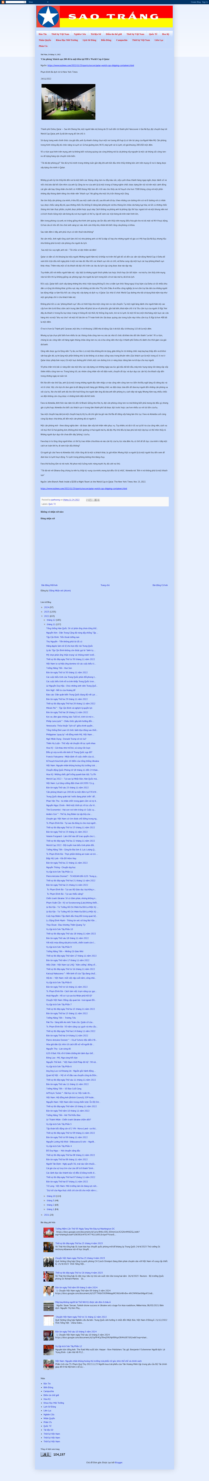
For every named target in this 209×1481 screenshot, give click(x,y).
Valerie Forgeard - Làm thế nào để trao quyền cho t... (71, 836)
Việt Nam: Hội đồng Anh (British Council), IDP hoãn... (70, 1097)
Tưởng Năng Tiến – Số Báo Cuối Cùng (63, 1088)
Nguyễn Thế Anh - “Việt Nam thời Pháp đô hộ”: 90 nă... (71, 1062)
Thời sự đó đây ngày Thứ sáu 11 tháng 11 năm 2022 (71, 1079)
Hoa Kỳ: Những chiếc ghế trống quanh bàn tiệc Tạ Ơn (71, 774)
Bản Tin (43, 34)
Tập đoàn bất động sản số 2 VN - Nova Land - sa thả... (71, 1128)
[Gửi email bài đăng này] (87, 500)
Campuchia (121, 40)
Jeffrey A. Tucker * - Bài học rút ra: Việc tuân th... (68, 1093)
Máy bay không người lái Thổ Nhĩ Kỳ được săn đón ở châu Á (83, 1302)
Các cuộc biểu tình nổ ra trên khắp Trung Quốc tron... (70, 681)
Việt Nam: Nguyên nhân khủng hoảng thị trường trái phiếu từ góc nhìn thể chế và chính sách (98, 1360)
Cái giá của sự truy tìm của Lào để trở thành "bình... (70, 1168)
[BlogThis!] (90, 500)
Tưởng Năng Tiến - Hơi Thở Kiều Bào (63, 1115)
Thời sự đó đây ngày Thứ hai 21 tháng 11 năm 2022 (70, 880)
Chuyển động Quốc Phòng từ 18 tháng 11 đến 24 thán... (72, 769)
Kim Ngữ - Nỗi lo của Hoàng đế (60, 690)
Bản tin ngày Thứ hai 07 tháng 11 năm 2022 (67, 1181)
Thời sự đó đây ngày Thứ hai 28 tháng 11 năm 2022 (70, 703)
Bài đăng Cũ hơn (160, 585)
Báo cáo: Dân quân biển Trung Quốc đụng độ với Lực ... (71, 694)
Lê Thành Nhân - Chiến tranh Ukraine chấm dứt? (68, 1119)
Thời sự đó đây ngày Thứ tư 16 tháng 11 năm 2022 (70, 969)
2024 (47, 607)
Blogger (118, 1462)
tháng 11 (51, 624)
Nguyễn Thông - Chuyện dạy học (61, 867)
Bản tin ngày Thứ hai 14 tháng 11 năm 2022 (67, 1035)
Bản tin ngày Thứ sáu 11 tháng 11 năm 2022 (67, 1084)
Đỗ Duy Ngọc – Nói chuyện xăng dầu (63, 1150)
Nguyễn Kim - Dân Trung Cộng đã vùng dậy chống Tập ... (72, 632)
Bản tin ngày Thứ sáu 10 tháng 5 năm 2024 (76, 1331)
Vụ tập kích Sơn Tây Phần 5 (59, 1124)
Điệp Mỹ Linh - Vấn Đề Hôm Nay (61, 858)
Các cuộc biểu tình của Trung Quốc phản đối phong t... (71, 676)
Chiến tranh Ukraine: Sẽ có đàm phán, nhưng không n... (71, 898)
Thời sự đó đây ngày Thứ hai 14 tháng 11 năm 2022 (70, 1031)
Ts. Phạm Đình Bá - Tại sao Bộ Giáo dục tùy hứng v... (71, 889)
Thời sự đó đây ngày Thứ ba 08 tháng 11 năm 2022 (70, 1155)
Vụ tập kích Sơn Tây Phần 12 (68, 1346)
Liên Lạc (159, 40)
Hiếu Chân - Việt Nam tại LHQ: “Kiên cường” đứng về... (71, 964)
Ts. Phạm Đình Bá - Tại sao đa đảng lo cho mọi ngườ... (71, 823)
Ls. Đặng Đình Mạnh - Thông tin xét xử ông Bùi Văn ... (71, 920)
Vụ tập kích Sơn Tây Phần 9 (59, 946)
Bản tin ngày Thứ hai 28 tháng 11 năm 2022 (67, 712)
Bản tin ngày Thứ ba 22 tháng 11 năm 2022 (67, 862)
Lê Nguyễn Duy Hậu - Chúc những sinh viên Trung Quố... (72, 685)
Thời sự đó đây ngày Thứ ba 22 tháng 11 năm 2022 (70, 840)
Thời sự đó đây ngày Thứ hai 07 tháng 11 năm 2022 (70, 1177)
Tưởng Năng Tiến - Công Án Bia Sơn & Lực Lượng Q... (71, 849)
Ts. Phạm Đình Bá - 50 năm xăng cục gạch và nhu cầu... (72, 1026)
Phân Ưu (43, 46)
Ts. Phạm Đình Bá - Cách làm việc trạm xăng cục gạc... (71, 991)
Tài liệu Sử (96, 34)
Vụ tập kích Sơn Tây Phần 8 (59, 982)
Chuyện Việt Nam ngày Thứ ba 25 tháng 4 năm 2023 (80, 1258)
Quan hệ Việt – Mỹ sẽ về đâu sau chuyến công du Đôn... (72, 1075)
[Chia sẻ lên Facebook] (95, 500)
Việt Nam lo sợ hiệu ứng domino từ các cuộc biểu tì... (71, 663)
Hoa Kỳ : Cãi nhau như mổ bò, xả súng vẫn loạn (68, 747)
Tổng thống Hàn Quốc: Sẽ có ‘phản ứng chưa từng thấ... (72, 628)
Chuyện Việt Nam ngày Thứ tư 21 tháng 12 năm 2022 (81, 1316)
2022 (47, 616)
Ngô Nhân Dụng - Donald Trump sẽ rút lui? (66, 738)
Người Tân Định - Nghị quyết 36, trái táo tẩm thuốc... (71, 1163)
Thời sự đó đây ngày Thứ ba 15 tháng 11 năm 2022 (70, 1008)
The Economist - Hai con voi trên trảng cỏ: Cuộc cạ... (71, 809)
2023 (47, 611)
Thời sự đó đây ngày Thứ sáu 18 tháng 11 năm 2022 (71, 933)
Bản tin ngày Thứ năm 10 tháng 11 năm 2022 (68, 1110)
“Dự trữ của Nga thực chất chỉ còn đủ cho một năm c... (72, 1190)
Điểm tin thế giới (114, 34)
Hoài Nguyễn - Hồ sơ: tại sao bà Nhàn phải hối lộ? (69, 995)
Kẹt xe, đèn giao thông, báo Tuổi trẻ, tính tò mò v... (70, 716)
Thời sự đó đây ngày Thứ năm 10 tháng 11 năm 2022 (71, 1106)
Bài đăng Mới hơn (49, 585)
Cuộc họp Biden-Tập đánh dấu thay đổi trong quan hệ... (71, 916)
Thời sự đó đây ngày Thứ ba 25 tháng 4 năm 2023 (79, 1243)
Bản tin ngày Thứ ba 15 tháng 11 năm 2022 (67, 1013)
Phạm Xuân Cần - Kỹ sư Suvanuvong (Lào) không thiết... (72, 902)
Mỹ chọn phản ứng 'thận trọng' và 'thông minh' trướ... (70, 654)
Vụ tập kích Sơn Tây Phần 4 (59, 1146)
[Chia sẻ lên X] (93, 500)
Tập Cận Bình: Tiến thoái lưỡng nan (62, 637)
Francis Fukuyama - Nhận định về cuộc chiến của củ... (70, 756)
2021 (47, 1214)
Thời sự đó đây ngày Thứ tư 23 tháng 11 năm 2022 (70, 827)
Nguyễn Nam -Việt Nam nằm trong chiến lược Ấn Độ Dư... (73, 1101)
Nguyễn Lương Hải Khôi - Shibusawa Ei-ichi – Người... (70, 1141)
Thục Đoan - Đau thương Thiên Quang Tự (65, 924)
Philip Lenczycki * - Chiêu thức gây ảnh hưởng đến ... (70, 721)
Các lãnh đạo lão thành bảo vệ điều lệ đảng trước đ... (71, 1172)
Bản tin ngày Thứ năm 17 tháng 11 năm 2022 (67, 960)
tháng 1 (51, 1209)
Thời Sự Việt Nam (60, 34)
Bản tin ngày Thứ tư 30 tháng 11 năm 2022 (67, 672)
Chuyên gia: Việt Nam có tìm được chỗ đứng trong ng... (72, 818)
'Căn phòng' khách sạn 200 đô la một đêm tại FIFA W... (72, 791)
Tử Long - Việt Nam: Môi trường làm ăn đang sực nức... (72, 1185)
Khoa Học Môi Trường (67, 40)
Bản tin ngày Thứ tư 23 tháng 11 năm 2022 (67, 831)
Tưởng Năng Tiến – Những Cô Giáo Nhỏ (64, 951)
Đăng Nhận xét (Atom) (60, 590)
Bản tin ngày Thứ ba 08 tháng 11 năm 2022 (67, 1159)
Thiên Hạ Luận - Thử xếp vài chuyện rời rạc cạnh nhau (70, 743)
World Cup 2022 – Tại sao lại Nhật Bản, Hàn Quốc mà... (72, 778)
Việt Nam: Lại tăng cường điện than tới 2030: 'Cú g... (70, 783)
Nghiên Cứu (80, 34)
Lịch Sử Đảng (89, 40)
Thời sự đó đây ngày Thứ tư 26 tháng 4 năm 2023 (79, 1272)
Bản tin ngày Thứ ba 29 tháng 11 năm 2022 (67, 699)
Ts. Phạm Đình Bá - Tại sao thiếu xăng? (64, 893)
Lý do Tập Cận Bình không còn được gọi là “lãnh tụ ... (71, 650)
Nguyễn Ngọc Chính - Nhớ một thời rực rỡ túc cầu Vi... (71, 805)
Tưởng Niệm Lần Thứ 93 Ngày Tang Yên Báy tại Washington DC (85, 1228)
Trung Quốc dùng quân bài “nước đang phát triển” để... (71, 796)
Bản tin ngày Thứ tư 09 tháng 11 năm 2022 (67, 1137)
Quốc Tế (153, 34)
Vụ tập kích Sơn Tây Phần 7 (59, 1004)
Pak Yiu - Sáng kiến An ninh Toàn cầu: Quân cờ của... (70, 1022)
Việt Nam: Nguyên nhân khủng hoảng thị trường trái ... (71, 765)
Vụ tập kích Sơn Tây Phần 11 (59, 871)
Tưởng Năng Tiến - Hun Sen (59, 668)
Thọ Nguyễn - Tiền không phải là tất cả (64, 641)
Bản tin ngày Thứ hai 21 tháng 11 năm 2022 (67, 884)
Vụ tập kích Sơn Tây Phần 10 (59, 929)
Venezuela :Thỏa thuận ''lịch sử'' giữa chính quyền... (70, 725)
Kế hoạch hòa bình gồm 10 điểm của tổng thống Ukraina (72, 761)
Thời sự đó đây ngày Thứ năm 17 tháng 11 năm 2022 (71, 955)
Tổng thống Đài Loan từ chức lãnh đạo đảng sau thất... (72, 730)
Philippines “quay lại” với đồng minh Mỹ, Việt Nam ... (70, 734)
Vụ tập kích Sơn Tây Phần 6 (59, 1066)
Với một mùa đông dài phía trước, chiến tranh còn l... (71, 942)
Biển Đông (106, 40)
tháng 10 (51, 1196)
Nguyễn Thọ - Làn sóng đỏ (58, 1048)
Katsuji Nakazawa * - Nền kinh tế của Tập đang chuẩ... (71, 973)
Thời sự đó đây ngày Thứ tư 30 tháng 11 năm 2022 (70, 659)
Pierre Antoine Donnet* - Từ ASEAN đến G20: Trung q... (72, 876)
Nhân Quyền (45, 40)
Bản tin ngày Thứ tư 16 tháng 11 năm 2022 (67, 986)
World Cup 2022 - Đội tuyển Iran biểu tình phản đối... (70, 845)
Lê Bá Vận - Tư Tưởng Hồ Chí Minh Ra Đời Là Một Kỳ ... (72, 907)
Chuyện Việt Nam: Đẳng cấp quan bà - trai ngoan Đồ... (71, 1000)
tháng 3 (51, 1200)
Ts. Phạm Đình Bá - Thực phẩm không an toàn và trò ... (72, 853)
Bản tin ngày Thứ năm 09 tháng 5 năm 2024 (76, 1287)
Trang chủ (105, 585)
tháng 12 (51, 619)
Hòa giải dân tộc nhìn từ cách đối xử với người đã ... (70, 1044)
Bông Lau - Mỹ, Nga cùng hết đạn (61, 1057)
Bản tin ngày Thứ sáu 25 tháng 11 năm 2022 (67, 787)
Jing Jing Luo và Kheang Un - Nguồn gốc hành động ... (71, 1070)
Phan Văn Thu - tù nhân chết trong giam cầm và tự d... (71, 800)
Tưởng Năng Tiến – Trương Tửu (61, 1017)
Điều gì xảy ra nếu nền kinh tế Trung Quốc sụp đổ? (69, 752)
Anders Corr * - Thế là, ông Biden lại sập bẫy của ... (69, 814)
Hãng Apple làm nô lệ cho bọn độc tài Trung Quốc (69, 645)
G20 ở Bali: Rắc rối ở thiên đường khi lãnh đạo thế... (70, 1053)
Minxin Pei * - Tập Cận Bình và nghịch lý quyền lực (69, 707)
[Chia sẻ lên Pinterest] (98, 500)
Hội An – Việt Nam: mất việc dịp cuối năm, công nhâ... (71, 977)
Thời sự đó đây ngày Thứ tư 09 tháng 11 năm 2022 (70, 1132)
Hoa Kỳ (165, 34)
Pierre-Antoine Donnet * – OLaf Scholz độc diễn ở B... (71, 1039)
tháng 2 (51, 1204)
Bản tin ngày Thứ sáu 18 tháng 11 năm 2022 (67, 938)
